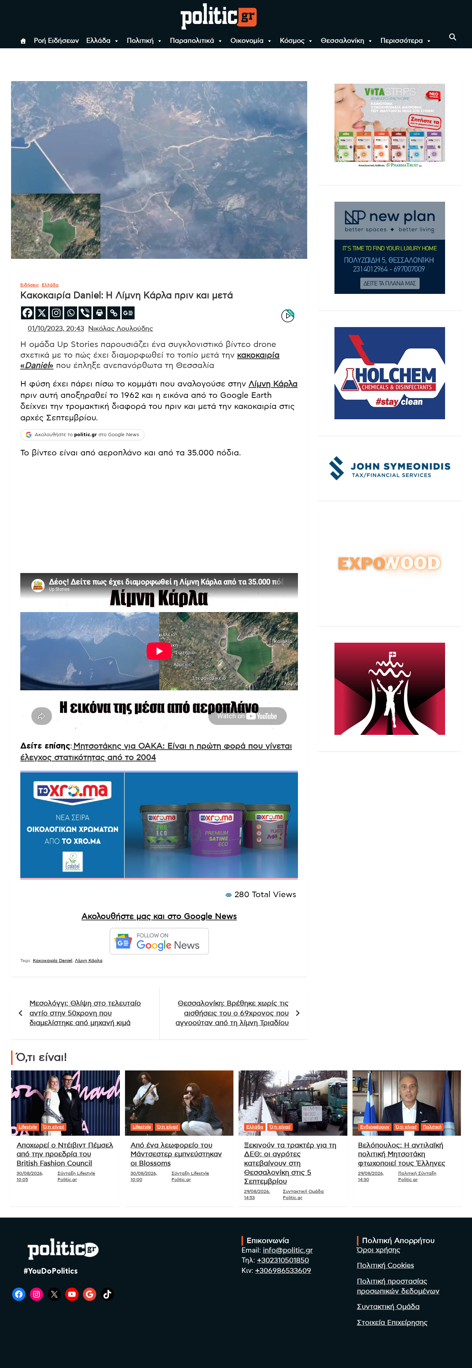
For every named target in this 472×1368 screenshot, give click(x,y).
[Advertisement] (159, 515)
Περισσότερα (402, 41)
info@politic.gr (288, 1250)
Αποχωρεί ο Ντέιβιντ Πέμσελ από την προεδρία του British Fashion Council (65, 1154)
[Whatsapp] (70, 312)
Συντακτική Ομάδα (388, 1306)
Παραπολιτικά (192, 41)
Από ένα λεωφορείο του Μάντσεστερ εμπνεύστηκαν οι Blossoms (176, 1154)
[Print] (99, 312)
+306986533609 (283, 1270)
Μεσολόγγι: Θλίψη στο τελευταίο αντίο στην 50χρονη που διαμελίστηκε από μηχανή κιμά (85, 1013)
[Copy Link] (113, 312)
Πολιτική (140, 41)
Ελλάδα (98, 41)
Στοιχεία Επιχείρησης (392, 1322)
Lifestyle (28, 1127)
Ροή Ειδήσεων (56, 41)
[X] (41, 312)
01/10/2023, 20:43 (56, 329)
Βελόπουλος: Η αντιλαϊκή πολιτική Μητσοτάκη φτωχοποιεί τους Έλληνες (401, 1154)
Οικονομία (247, 41)
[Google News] (128, 312)
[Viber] (85, 312)
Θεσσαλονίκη (342, 41)
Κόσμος (292, 41)
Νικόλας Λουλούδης (120, 329)
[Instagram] (56, 312)
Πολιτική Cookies (385, 1265)
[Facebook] (27, 312)
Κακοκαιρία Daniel (52, 960)
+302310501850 (283, 1260)
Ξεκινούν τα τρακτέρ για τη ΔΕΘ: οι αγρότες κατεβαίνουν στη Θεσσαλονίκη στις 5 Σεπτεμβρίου (290, 1163)
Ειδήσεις (29, 285)
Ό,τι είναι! (53, 1127)
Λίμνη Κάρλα (273, 384)
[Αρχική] (23, 41)
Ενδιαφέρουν (374, 1127)
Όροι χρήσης (378, 1250)
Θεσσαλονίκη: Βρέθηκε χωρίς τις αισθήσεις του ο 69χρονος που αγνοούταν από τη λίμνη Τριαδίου (232, 1013)
